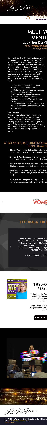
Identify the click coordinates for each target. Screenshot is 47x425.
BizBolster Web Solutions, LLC (18, 420)
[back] (2, 202)
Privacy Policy (10, 422)
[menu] (44, 3)
